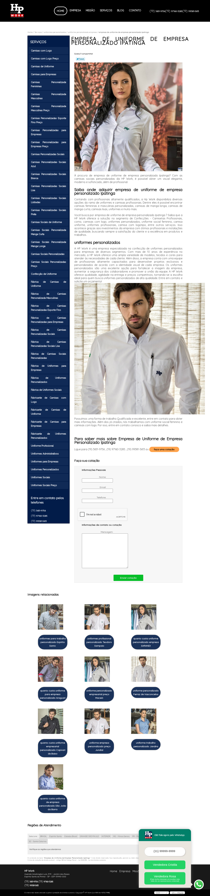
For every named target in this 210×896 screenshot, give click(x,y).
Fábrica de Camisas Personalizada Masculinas (48, 296)
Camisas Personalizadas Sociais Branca (48, 176)
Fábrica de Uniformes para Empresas (48, 368)
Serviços (106, 10)
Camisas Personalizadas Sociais (47, 154)
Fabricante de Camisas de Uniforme (48, 411)
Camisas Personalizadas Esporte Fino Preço (48, 120)
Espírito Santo (55, 836)
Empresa (75, 10)
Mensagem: (107, 531)
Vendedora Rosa (165, 878)
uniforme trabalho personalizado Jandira (146, 744)
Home (60, 10)
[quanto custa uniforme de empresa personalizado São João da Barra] (50, 777)
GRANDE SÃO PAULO (89, 836)
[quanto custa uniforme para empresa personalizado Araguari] (50, 669)
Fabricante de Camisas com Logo (48, 399)
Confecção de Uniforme (44, 274)
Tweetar (80, 59)
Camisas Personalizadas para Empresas (48, 132)
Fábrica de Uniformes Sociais (46, 390)
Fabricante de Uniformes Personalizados (48, 435)
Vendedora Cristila (165, 864)
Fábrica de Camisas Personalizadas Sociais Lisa (48, 344)
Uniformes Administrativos (45, 453)
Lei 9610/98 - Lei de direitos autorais (92, 860)
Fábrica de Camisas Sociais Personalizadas (48, 356)
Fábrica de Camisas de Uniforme (48, 284)
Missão (90, 10)
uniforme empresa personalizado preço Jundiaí (99, 746)
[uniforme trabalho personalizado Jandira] (144, 721)
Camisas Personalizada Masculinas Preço (48, 108)
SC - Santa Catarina (37, 841)
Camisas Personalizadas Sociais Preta (48, 212)
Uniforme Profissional (42, 445)
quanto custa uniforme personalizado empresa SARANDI (146, 642)
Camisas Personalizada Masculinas (48, 96)
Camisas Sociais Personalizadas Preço (48, 264)
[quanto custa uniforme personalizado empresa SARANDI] (144, 617)
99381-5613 (193, 11)
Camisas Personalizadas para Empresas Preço (48, 144)
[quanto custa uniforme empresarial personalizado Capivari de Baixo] (50, 721)
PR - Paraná (137, 836)
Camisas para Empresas (43, 74)
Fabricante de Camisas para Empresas (48, 423)
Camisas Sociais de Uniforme (46, 222)
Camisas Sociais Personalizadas (47, 254)
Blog (120, 10)
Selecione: (33, 836)
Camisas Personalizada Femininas (48, 84)
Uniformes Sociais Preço (44, 485)
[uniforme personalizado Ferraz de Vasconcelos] (144, 669)
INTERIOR (106, 836)
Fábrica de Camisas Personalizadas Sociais (48, 332)
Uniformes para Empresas (44, 461)
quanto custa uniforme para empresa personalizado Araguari (52, 694)
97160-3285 (176, 11)
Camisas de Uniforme (42, 66)
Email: (103, 487)
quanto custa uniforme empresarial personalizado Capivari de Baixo (52, 748)
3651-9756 (160, 11)
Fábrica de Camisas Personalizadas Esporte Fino (48, 308)
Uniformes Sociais (40, 477)
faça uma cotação (164, 449)
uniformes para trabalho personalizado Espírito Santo (52, 642)
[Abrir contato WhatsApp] (199, 884)
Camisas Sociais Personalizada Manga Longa (48, 244)
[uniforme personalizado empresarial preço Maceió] (97, 669)
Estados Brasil (70, 836)
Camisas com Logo (41, 50)
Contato (135, 10)
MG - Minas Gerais (121, 836)
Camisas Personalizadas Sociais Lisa (48, 188)
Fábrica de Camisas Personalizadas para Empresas (48, 320)
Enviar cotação (128, 577)
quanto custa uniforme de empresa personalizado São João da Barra (52, 804)
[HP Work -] (29, 11)
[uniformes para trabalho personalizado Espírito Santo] (50, 617)
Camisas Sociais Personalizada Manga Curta (48, 232)
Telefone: (102, 497)
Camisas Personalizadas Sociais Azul (48, 164)
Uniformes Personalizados (45, 469)
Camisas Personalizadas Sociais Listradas (48, 200)
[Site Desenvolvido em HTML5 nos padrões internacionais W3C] (161, 892)
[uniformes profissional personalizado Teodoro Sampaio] (97, 617)
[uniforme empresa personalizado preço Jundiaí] (97, 721)
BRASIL (43, 836)
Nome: (103, 477)
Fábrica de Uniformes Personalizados (48, 380)
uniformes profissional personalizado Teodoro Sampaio (99, 642)
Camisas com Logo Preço (45, 58)
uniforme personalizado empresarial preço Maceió (99, 694)
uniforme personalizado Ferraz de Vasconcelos (146, 692)
